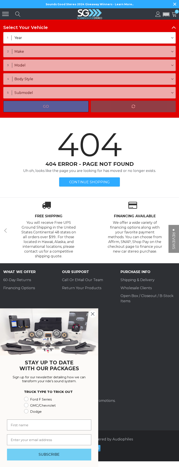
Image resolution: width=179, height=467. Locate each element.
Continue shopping (89, 182)
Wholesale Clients (136, 288)
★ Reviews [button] (174, 238)
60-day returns (17, 280)
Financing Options (19, 288)
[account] (158, 14)
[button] (166, 14)
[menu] (5, 14)
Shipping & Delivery (137, 280)
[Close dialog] (92, 314)
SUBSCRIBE (49, 454)
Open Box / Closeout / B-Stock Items (147, 298)
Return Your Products (81, 288)
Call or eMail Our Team (82, 280)
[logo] (89, 13)
